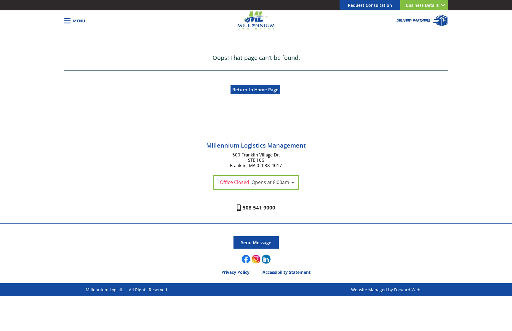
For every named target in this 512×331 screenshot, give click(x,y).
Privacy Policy (235, 272)
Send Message (256, 242)
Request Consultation (370, 5)
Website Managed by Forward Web (385, 289)
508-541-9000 (259, 207)
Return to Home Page (255, 89)
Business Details (422, 5)
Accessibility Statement (287, 272)
